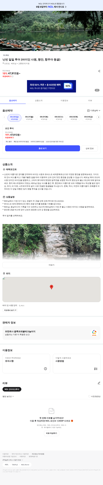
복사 (22, 306)
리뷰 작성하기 (51, 433)
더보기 (51, 265)
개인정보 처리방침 (38, 454)
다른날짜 (94, 110)
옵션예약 (13, 100)
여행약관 (23, 456)
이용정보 (64, 100)
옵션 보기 (43, 148)
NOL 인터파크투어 (12, 389)
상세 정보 (90, 148)
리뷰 (90, 100)
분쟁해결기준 (33, 456)
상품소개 (38, 100)
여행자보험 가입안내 (9, 456)
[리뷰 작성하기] (98, 383)
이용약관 (6, 454)
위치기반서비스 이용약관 (20, 454)
